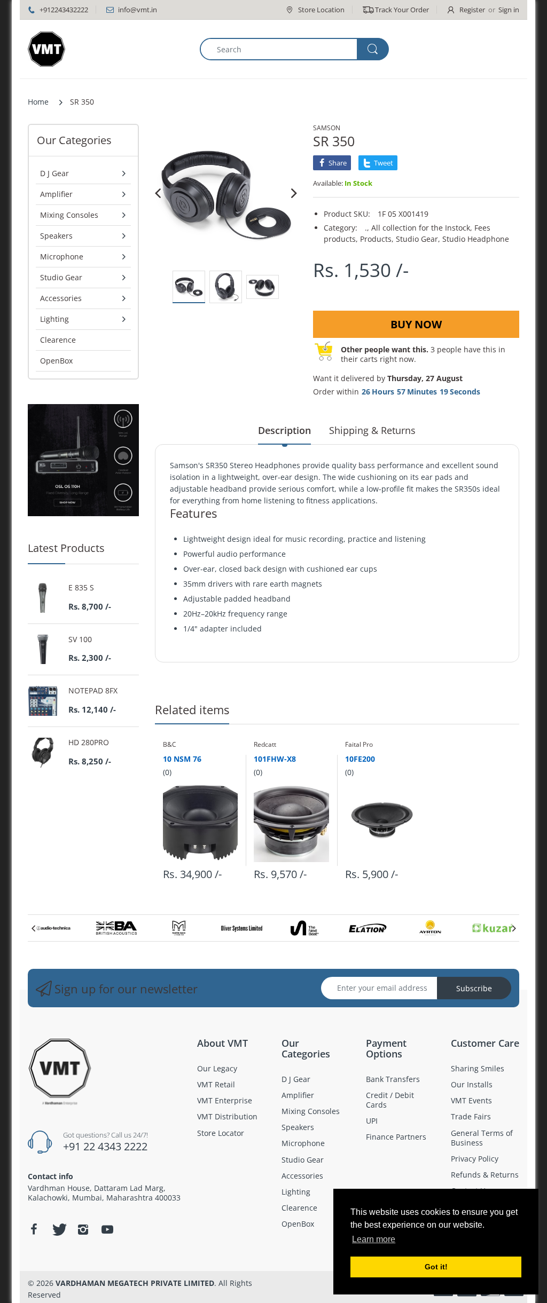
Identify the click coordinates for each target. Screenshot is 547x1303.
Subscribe (474, 988)
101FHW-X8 (275, 759)
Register (472, 9)
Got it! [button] (436, 1266)
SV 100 (80, 639)
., (367, 228)
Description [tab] (284, 430)
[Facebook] (34, 1229)
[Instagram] (83, 1229)
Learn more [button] (373, 1239)
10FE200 (360, 759)
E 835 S (81, 588)
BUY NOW (416, 324)
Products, (377, 239)
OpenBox (56, 361)
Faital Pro (359, 744)
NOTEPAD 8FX (93, 691)
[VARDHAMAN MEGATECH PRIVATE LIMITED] (46, 49)
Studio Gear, (418, 239)
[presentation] (33, 928)
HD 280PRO (88, 742)
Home (38, 102)
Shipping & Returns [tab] (372, 430)
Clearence (58, 340)
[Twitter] (58, 1229)
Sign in (508, 9)
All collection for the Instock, (421, 228)
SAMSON (326, 127)
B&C (169, 744)
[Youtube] (107, 1229)
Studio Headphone (475, 239)
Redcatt (265, 744)
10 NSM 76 (182, 759)
